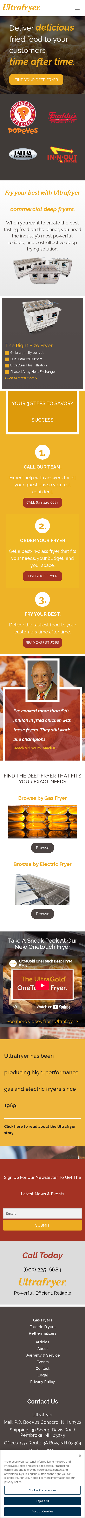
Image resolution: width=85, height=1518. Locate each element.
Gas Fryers (42, 1320)
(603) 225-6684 (42, 1269)
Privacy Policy (42, 1382)
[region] (42, 1484)
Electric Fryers (42, 1327)
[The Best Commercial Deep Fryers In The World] (21, 8)
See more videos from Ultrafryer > (42, 1021)
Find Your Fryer (42, 576)
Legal (42, 1375)
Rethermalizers (43, 1333)
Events (43, 1362)
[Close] (80, 1455)
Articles (42, 1342)
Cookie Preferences (42, 1490)
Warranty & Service (42, 1355)
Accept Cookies (42, 1511)
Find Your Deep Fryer (36, 80)
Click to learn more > (21, 378)
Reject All (42, 1500)
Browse (42, 847)
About (42, 1348)
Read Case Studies (42, 643)
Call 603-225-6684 (42, 502)
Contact (42, 1368)
